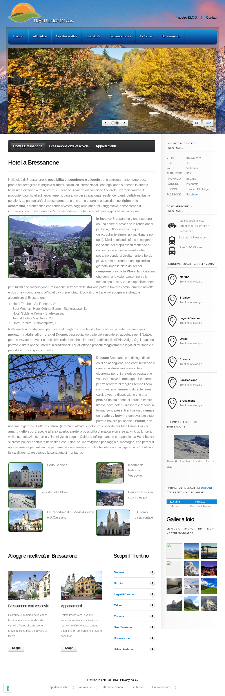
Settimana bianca (120, 36)
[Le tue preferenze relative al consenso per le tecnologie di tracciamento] (8, 688)
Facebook (192, 194)
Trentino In (46, 12)
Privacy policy (129, 680)
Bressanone (122, 638)
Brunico (119, 583)
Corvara (119, 616)
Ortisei (118, 605)
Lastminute (93, 36)
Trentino (18, 36)
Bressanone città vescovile (69, 146)
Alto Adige (40, 36)
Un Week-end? (171, 36)
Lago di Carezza (124, 594)
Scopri (16, 647)
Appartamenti (106, 146)
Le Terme (146, 36)
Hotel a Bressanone (27, 146)
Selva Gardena (123, 649)
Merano (119, 572)
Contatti (211, 17)
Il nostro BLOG (186, 17)
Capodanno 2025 (66, 36)
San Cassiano (123, 627)
